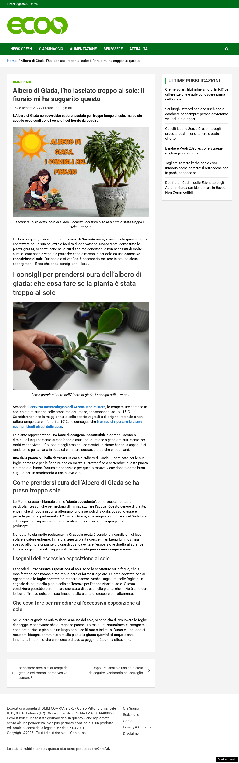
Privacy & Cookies (137, 727)
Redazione (131, 715)
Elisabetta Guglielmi (57, 108)
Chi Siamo (131, 708)
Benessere (113, 49)
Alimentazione (83, 49)
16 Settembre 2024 (26, 108)
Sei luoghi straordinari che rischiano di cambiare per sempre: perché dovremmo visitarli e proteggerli (196, 114)
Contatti (129, 721)
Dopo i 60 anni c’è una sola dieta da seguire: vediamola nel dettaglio (116, 670)
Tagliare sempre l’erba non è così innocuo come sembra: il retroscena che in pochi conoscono (196, 168)
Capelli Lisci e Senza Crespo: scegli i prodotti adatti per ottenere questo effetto (194, 134)
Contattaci (78, 733)
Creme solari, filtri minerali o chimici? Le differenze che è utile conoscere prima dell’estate (196, 94)
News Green (21, 49)
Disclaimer (131, 733)
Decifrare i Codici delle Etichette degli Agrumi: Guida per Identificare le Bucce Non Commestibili (195, 188)
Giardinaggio (51, 49)
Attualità (139, 49)
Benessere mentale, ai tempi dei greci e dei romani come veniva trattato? (43, 673)
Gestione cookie (227, 759)
